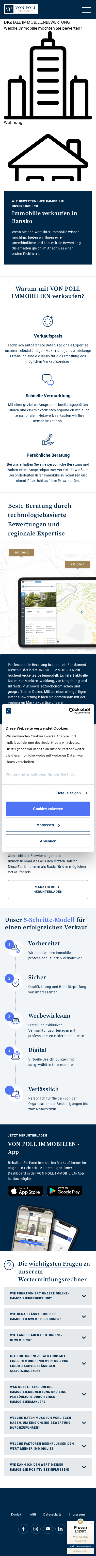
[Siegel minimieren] (91, 1523)
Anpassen (45, 825)
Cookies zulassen (48, 808)
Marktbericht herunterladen (35, 886)
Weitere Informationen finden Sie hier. (40, 774)
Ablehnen (48, 841)
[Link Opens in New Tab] (25, 1191)
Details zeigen (68, 793)
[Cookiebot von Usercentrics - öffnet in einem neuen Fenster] (69, 711)
